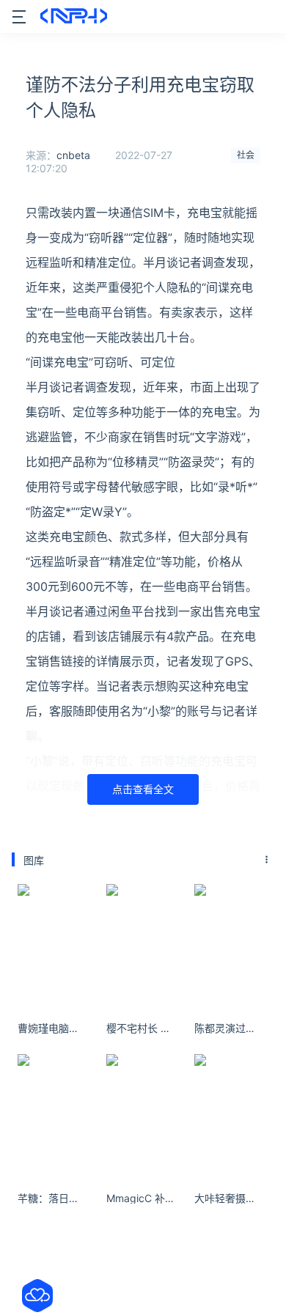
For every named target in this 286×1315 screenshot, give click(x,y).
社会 (245, 155)
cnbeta (73, 155)
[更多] (267, 859)
